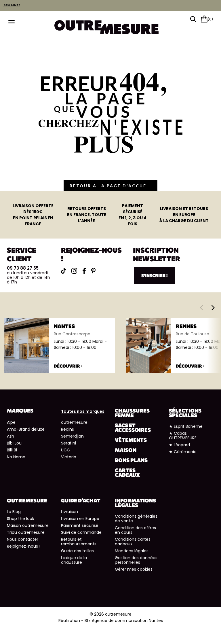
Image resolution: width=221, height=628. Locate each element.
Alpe (11, 422)
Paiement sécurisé (79, 525)
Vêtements (131, 440)
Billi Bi (12, 450)
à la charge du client (184, 215)
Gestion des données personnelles (136, 560)
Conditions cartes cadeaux (132, 541)
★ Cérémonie (183, 452)
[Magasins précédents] (201, 307)
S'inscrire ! (154, 275)
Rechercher (193, 19)
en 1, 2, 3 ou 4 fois (132, 215)
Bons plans (131, 460)
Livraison (69, 511)
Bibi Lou (14, 443)
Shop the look (20, 518)
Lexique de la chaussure (74, 560)
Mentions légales (131, 551)
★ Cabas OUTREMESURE (183, 435)
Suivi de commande (81, 532)
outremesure (74, 422)
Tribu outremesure (26, 532)
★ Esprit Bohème (186, 426)
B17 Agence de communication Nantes (124, 620)
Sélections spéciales (185, 412)
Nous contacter (22, 539)
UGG (65, 450)
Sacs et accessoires (133, 427)
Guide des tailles (77, 551)
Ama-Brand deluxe (26, 429)
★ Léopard (179, 445)
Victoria (68, 457)
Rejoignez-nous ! (23, 546)
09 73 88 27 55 (23, 268)
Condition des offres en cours (135, 530)
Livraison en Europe (80, 518)
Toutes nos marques (82, 411)
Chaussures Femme (132, 412)
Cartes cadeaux (127, 472)
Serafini (68, 443)
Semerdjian (72, 436)
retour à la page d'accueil (110, 185)
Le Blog (14, 511)
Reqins (67, 429)
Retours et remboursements (78, 541)
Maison (125, 450)
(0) (210, 19)
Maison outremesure (28, 525)
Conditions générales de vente (136, 518)
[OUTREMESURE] (110, 25)
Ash (10, 436)
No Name (16, 457)
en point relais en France (33, 215)
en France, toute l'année (86, 215)
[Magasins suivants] (213, 307)
